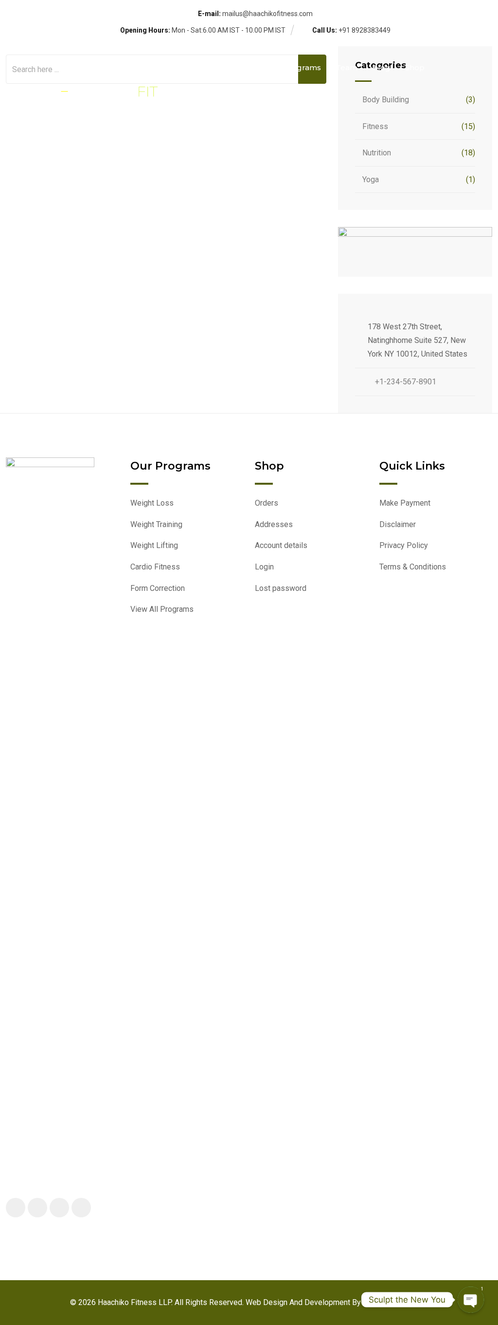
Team (346, 67)
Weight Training (156, 524)
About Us (250, 67)
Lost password (280, 588)
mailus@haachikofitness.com (267, 14)
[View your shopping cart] (485, 92)
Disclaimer (397, 524)
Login (264, 566)
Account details (281, 545)
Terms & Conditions (412, 566)
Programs (302, 67)
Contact (216, 117)
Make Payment (404, 503)
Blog (381, 67)
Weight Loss (152, 503)
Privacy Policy (403, 545)
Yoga (370, 179)
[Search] (465, 92)
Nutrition (376, 152)
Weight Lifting (154, 545)
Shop (415, 67)
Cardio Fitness (155, 566)
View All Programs (162, 609)
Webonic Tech (387, 1302)
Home (206, 67)
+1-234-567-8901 (405, 381)
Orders (266, 503)
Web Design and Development (299, 1302)
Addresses (274, 524)
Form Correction (157, 588)
